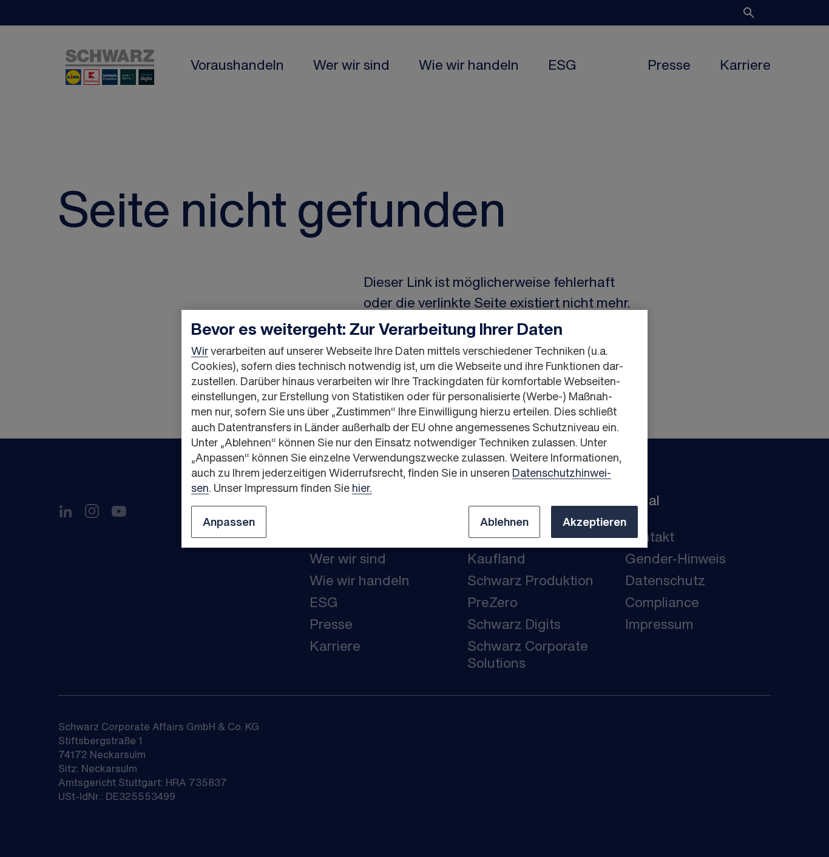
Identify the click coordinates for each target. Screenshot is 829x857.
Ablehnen (504, 521)
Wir (199, 350)
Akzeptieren (594, 521)
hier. (362, 488)
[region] (414, 428)
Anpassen (229, 521)
